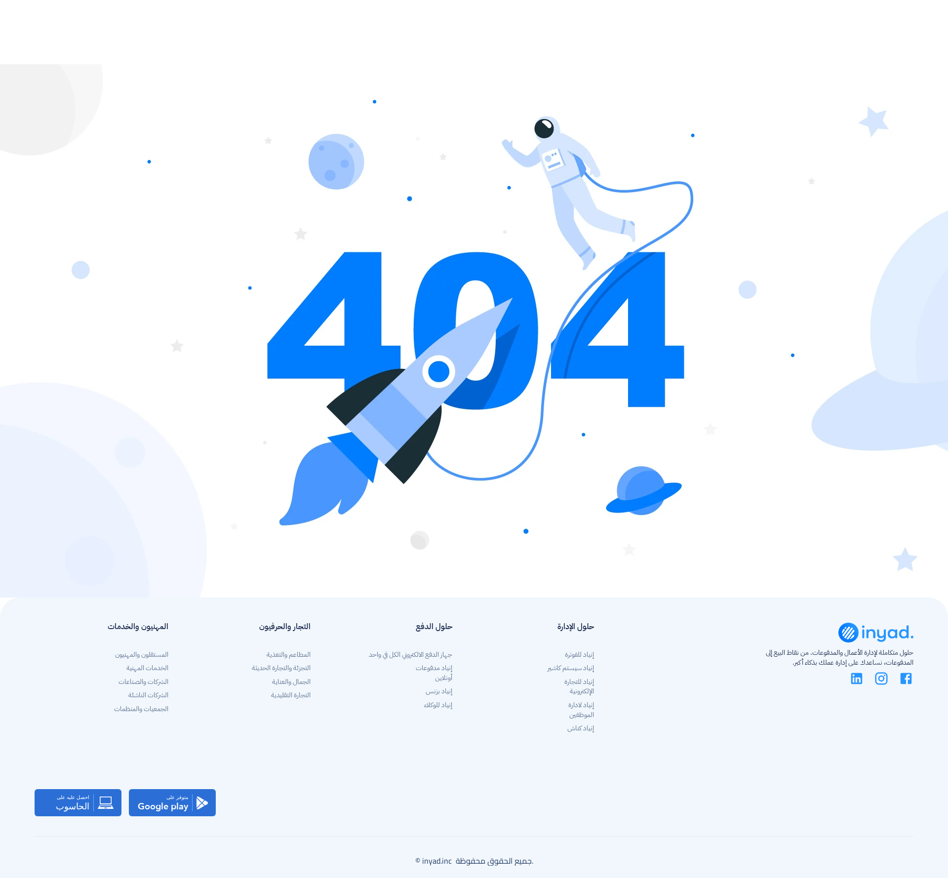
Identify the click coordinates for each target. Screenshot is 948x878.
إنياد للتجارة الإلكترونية (578, 687)
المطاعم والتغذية (289, 654)
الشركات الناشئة (148, 695)
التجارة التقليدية (291, 695)
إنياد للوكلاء (438, 705)
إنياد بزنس (439, 691)
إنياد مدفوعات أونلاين (433, 673)
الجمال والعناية (291, 682)
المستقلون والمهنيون (141, 654)
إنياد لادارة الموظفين (580, 710)
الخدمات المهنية (147, 668)
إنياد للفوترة (579, 654)
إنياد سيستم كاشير (571, 668)
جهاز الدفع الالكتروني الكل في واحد (410, 654)
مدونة (667, 21)
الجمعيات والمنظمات (141, 709)
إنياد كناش (580, 728)
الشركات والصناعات (143, 682)
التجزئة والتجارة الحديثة (281, 668)
